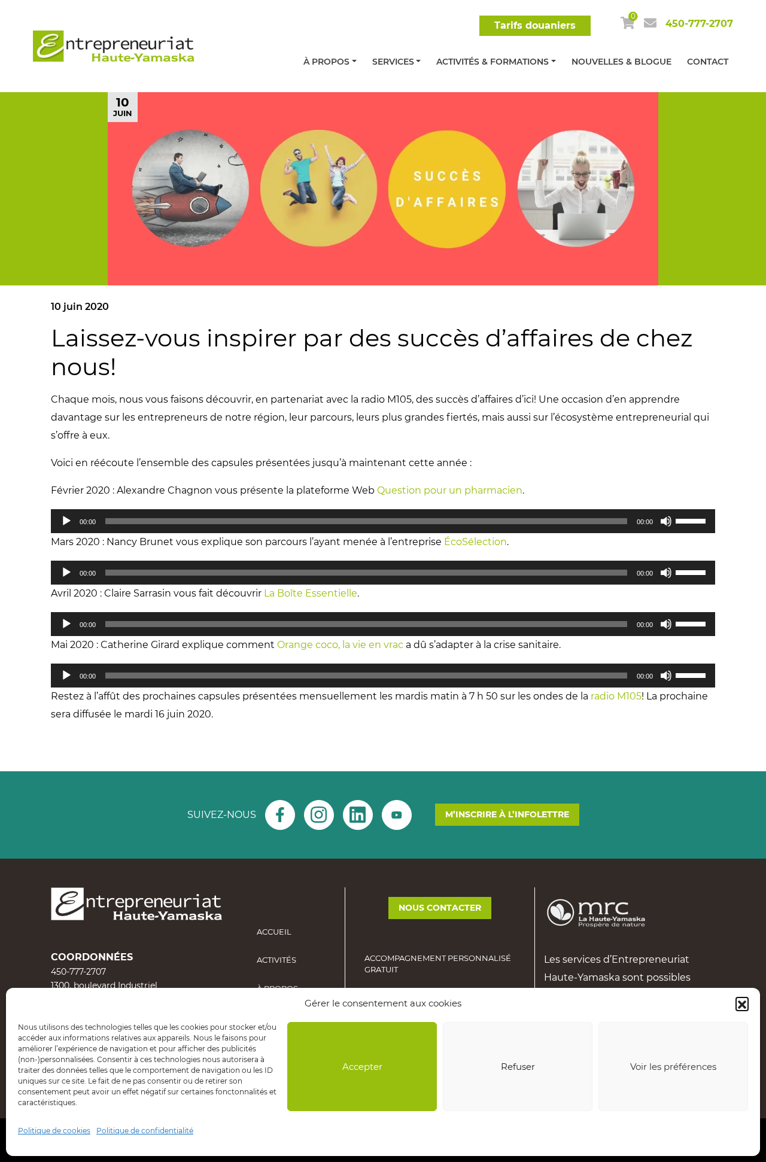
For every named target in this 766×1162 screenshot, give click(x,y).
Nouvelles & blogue (621, 61)
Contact (707, 61)
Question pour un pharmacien (449, 490)
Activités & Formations (492, 61)
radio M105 (616, 696)
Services (393, 61)
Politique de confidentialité (144, 1130)
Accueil (274, 931)
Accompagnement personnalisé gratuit (437, 964)
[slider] (692, 520)
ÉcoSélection (475, 541)
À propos (326, 61)
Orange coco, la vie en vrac (340, 644)
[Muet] (666, 521)
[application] (383, 521)
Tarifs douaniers (535, 25)
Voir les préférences (673, 1066)
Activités (276, 960)
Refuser (518, 1066)
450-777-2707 (699, 23)
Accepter (362, 1066)
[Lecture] (66, 521)
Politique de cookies (54, 1130)
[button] (742, 1003)
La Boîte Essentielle (310, 593)
